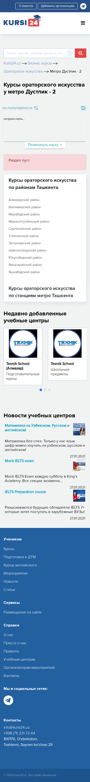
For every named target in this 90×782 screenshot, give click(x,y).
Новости (11, 581)
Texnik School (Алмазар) (18, 366)
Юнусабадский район (25, 257)
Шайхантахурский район (27, 250)
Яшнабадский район (24, 272)
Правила (11, 651)
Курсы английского (20, 565)
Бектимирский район (25, 207)
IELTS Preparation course (25, 492)
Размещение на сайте (23, 612)
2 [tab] (45, 390)
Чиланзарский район (25, 243)
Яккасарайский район (25, 265)
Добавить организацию (57, 6)
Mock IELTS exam (19, 461)
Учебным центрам (19, 659)
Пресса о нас (15, 643)
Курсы (9, 548)
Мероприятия (16, 573)
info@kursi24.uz (17, 727)
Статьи (9, 589)
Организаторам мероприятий (29, 667)
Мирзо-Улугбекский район (29, 221)
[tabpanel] (23, 356)
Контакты (11, 675)
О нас (8, 634)
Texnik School (62, 363)
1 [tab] (41, 390)
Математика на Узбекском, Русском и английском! (37, 427)
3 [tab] (49, 390)
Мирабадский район (24, 214)
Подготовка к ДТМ (20, 557)
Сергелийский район (25, 229)
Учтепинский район (24, 236)
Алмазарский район (24, 200)
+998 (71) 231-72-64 (19, 733)
